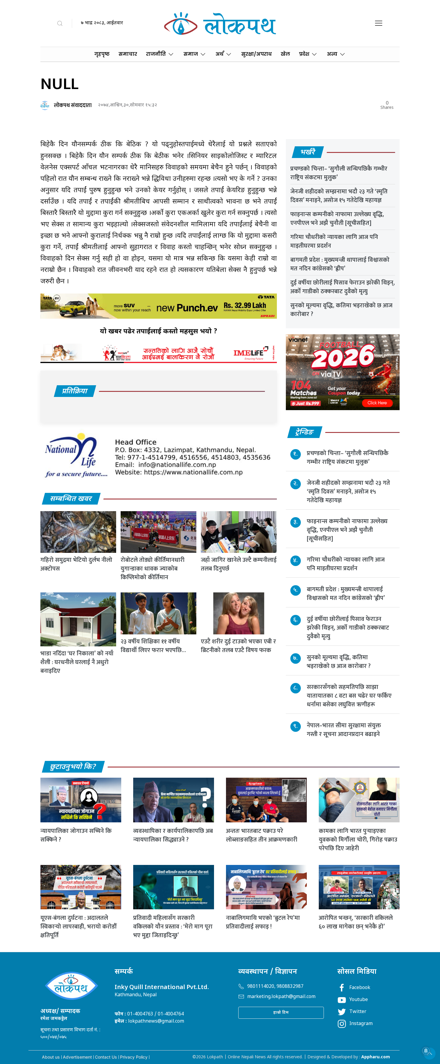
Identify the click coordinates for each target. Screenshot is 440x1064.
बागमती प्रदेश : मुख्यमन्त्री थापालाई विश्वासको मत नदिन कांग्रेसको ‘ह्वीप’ (339, 264)
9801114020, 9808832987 (275, 987)
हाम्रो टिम (281, 1012)
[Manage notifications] (426, 1051)
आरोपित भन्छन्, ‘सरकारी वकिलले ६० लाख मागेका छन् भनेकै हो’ (356, 922)
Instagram (361, 1024)
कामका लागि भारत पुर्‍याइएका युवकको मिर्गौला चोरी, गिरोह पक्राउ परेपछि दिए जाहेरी (358, 840)
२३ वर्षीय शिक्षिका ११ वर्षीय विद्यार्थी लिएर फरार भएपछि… (153, 645)
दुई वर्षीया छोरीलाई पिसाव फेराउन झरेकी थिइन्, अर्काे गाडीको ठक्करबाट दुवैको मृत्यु (342, 287)
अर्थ (220, 54)
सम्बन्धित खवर (71, 499)
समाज (190, 54)
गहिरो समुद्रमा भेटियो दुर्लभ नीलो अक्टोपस (76, 564)
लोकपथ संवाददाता (73, 105)
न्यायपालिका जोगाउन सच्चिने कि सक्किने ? (76, 835)
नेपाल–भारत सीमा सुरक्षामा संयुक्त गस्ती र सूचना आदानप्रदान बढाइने (344, 729)
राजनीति (156, 54)
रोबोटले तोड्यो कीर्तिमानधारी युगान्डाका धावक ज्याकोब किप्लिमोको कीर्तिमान (152, 569)
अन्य (332, 54)
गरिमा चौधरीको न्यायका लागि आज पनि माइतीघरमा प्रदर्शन (334, 241)
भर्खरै (307, 152)
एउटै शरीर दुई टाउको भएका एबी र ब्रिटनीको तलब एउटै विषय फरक (238, 645)
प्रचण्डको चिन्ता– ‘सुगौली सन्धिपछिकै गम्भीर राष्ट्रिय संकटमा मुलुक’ (338, 173)
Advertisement (77, 1057)
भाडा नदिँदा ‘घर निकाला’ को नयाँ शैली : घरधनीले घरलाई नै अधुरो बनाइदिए (76, 662)
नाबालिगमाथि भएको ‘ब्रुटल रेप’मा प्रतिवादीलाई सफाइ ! (263, 922)
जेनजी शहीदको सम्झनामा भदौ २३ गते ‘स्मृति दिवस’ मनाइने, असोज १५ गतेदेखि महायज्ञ (339, 195)
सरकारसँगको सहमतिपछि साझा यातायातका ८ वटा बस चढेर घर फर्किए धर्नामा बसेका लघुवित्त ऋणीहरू (349, 696)
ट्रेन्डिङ (304, 432)
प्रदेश (304, 54)
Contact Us (106, 1057)
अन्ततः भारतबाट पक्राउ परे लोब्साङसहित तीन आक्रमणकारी (261, 835)
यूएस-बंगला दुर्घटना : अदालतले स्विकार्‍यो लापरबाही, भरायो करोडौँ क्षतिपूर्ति (78, 926)
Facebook (359, 988)
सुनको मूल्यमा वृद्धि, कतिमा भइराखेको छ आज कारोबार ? (341, 309)
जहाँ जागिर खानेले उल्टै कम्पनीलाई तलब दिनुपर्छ (239, 564)
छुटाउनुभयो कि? (73, 767)
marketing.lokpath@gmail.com (281, 997)
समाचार (128, 54)
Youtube (358, 1000)
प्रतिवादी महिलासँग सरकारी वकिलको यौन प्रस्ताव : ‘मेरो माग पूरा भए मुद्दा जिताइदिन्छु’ (173, 926)
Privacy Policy (134, 1057)
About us (51, 1057)
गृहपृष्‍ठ (102, 54)
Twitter (357, 1012)
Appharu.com (375, 1057)
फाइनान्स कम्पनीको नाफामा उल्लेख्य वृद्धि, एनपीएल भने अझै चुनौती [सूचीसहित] (337, 218)
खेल (285, 54)
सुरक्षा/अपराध (256, 54)
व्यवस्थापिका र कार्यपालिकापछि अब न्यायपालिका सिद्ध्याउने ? (173, 835)
